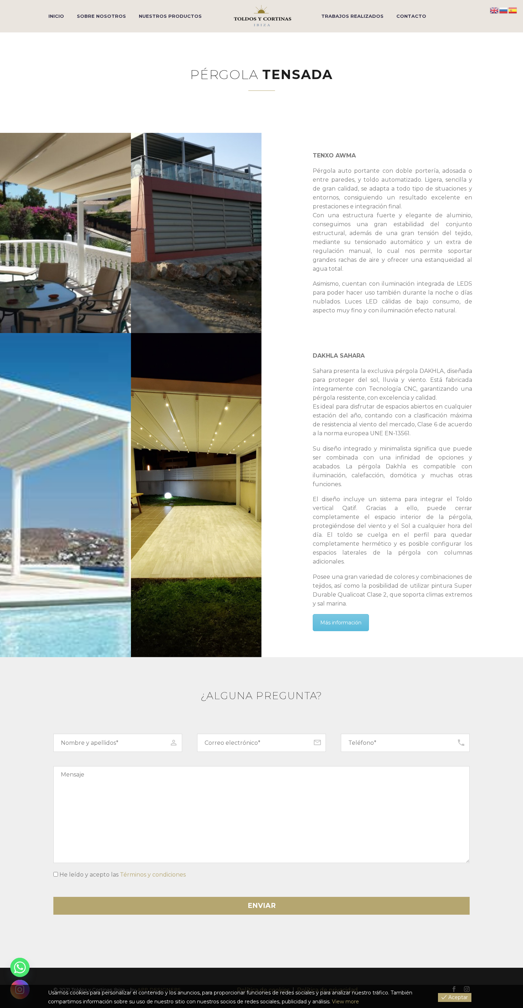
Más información (340, 622)
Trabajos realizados (352, 16)
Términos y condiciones (153, 874)
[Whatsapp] (20, 967)
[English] (494, 9)
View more (345, 1001)
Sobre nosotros (101, 16)
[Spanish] (513, 9)
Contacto (411, 16)
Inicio (56, 16)
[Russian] (503, 9)
